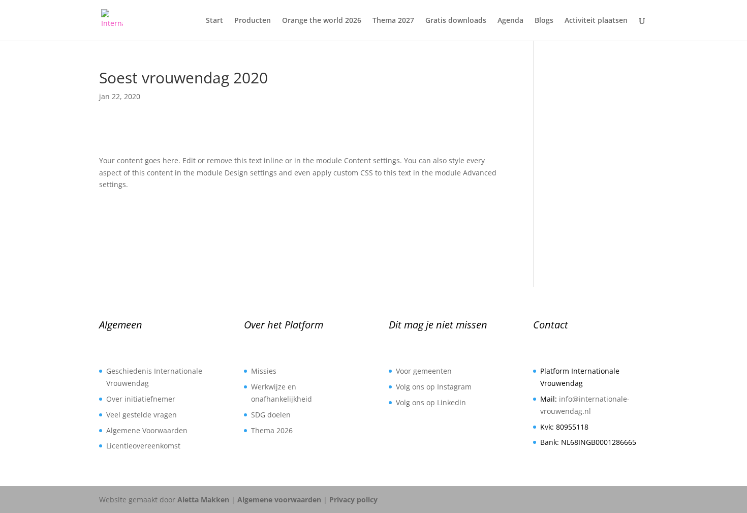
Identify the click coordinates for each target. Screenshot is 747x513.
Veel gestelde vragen (141, 414)
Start (214, 21)
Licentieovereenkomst (143, 445)
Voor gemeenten (424, 371)
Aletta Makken (203, 499)
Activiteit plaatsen (596, 21)
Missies (263, 371)
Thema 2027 (393, 21)
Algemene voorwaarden (279, 499)
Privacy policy (353, 499)
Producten (252, 21)
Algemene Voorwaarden (147, 430)
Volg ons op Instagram (434, 386)
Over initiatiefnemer (140, 399)
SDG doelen (271, 414)
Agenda (510, 21)
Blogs (544, 21)
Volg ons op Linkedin (431, 402)
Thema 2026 (272, 430)
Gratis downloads (455, 21)
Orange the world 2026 (321, 21)
